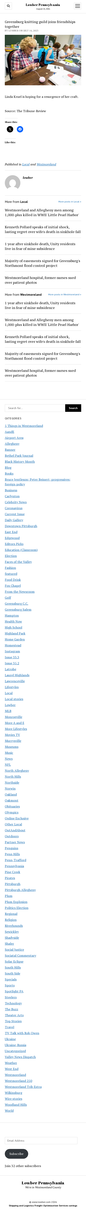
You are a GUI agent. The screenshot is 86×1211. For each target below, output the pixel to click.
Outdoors (12, 836)
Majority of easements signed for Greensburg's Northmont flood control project (42, 263)
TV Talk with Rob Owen (22, 1033)
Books (9, 473)
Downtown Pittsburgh (21, 526)
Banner (10, 449)
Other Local (13, 824)
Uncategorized (15, 1051)
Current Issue (15, 514)
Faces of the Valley (18, 562)
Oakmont (11, 800)
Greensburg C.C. (16, 603)
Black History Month (20, 461)
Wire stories (13, 1098)
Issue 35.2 (12, 663)
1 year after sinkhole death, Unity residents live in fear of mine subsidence (40, 246)
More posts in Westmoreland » (64, 294)
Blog (8, 467)
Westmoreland (15, 1075)
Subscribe (16, 1154)
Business (11, 490)
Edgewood (12, 538)
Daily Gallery (14, 520)
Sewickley (12, 931)
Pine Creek (12, 872)
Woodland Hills (16, 1104)
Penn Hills (12, 854)
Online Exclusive (17, 818)
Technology (13, 1003)
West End (11, 1069)
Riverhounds (14, 925)
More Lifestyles (16, 729)
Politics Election (16, 908)
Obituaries (12, 806)
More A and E (14, 723)
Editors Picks (14, 544)
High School (13, 627)
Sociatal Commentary (20, 955)
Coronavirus (13, 508)
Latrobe (10, 669)
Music (9, 752)
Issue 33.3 (12, 657)
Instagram (12, 651)
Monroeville (13, 717)
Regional (11, 914)
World (9, 1110)
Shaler (9, 943)
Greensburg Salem (18, 609)
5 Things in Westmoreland (24, 426)
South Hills (13, 967)
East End (11, 532)
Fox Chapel (13, 585)
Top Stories (13, 1021)
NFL (8, 764)
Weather (11, 1063)
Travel (9, 1027)
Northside (12, 782)
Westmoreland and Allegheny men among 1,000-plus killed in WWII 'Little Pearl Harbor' (42, 212)
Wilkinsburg (13, 1092)
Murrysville (13, 741)
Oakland (11, 794)
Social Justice (14, 949)
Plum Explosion (16, 902)
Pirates (10, 878)
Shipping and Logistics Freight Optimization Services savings (43, 1205)
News (9, 758)
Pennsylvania (14, 866)
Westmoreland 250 (18, 1081)
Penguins (11, 848)
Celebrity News (16, 502)
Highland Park (15, 633)
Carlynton (12, 496)
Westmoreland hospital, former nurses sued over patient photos (40, 280)
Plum (8, 896)
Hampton (12, 615)
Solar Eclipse (14, 961)
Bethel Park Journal (19, 455)
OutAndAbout (15, 830)
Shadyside (12, 937)
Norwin (10, 788)
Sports (10, 985)
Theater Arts (14, 1015)
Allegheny (12, 443)
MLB (8, 711)
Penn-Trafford (15, 860)
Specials (11, 979)
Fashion (10, 568)
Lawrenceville (15, 681)
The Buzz (11, 1009)
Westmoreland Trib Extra (23, 1087)
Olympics (11, 812)
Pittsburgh (12, 884)
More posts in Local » (69, 201)
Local (9, 693)
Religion (11, 919)
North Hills (13, 776)
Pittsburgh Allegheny (20, 890)
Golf (8, 597)
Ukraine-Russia (15, 1045)
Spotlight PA (14, 991)
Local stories (14, 699)
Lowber (10, 705)
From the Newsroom (20, 591)
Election (11, 556)
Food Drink (13, 579)
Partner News (15, 842)
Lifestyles (12, 687)
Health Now (13, 621)
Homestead (13, 645)
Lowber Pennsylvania (43, 5)
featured (11, 573)
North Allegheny (17, 770)
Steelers (11, 997)
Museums (11, 746)
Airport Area (14, 437)
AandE (9, 432)
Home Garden (15, 639)
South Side (12, 973)
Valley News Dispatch (20, 1057)
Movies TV (12, 735)
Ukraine (10, 1039)
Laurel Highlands (17, 675)
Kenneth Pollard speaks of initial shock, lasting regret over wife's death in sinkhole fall (43, 229)
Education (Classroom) (21, 550)
